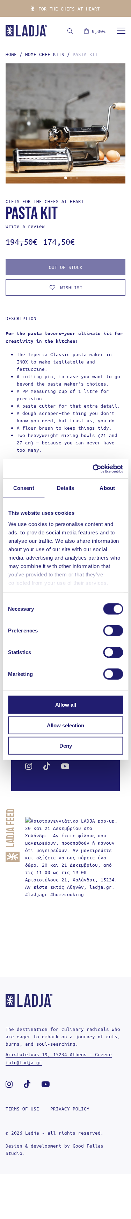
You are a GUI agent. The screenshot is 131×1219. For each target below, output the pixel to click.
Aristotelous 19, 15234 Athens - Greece (59, 1054)
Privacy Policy (69, 1108)
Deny (65, 746)
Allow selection (65, 725)
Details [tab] (65, 488)
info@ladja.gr (24, 1062)
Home (11, 54)
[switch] (113, 630)
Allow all (65, 705)
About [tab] (107, 488)
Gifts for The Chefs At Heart (45, 201)
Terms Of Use (22, 1108)
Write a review (25, 226)
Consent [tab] (23, 488)
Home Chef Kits (44, 54)
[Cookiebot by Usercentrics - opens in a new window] (93, 468)
